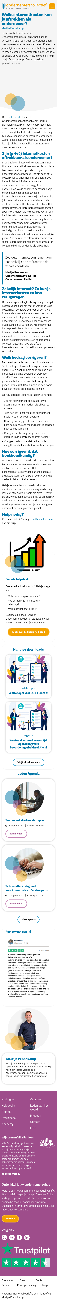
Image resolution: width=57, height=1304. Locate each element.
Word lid (10, 1218)
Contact (35, 1122)
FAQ (33, 1128)
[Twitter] (4, 1237)
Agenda (6, 1112)
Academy (7, 1124)
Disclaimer (8, 1280)
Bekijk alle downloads (28, 762)
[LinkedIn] (27, 1237)
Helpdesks (8, 1105)
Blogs (45, 1285)
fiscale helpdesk (15, 117)
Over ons (35, 1099)
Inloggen (35, 1115)
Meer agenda (28, 919)
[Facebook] (19, 1237)
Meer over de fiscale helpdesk (28, 631)
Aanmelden (16, 833)
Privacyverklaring (26, 1285)
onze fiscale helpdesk (41, 519)
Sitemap (6, 1285)
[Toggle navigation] (51, 6)
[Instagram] (12, 1237)
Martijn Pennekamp (15, 1063)
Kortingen (8, 1099)
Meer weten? (12, 1173)
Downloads (9, 1118)
